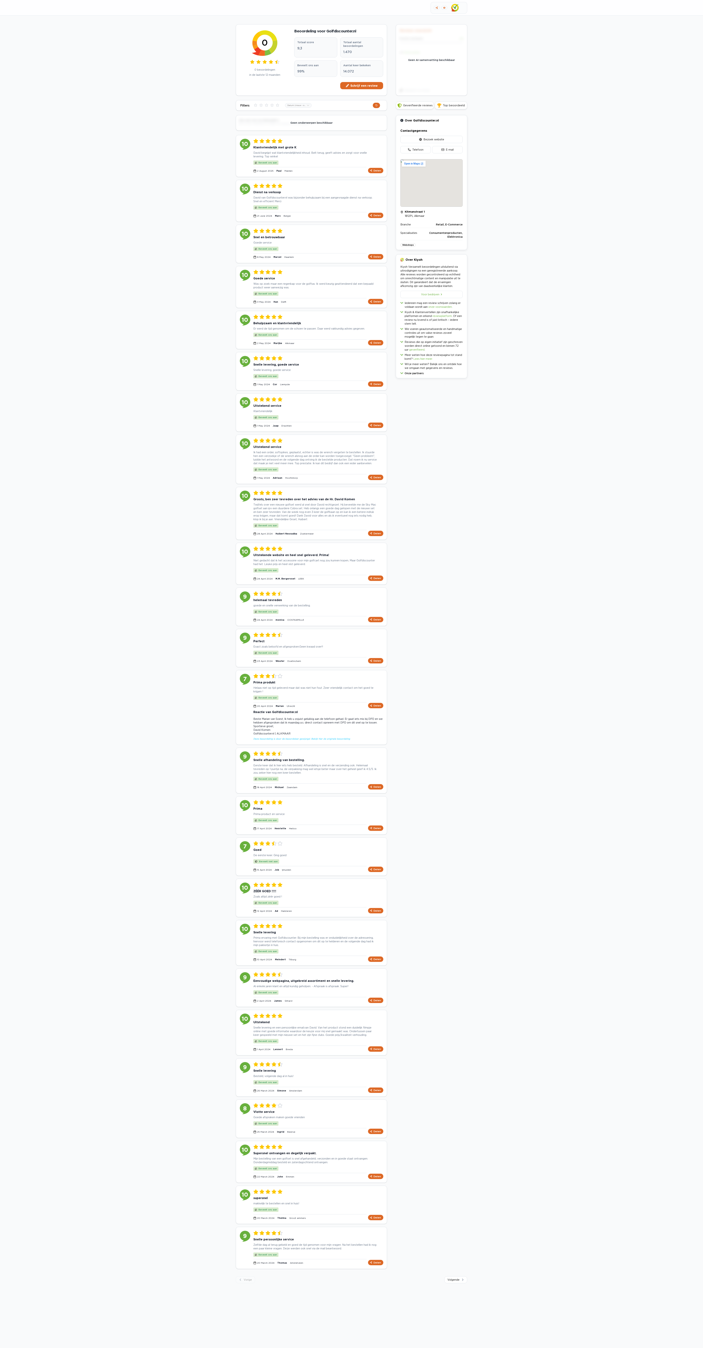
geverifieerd (417, 349)
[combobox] (298, 105)
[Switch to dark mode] (444, 8)
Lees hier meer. (423, 358)
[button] (431, 372)
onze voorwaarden (440, 306)
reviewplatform (442, 316)
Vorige (248, 1279)
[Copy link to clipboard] (437, 8)
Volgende (453, 1279)
